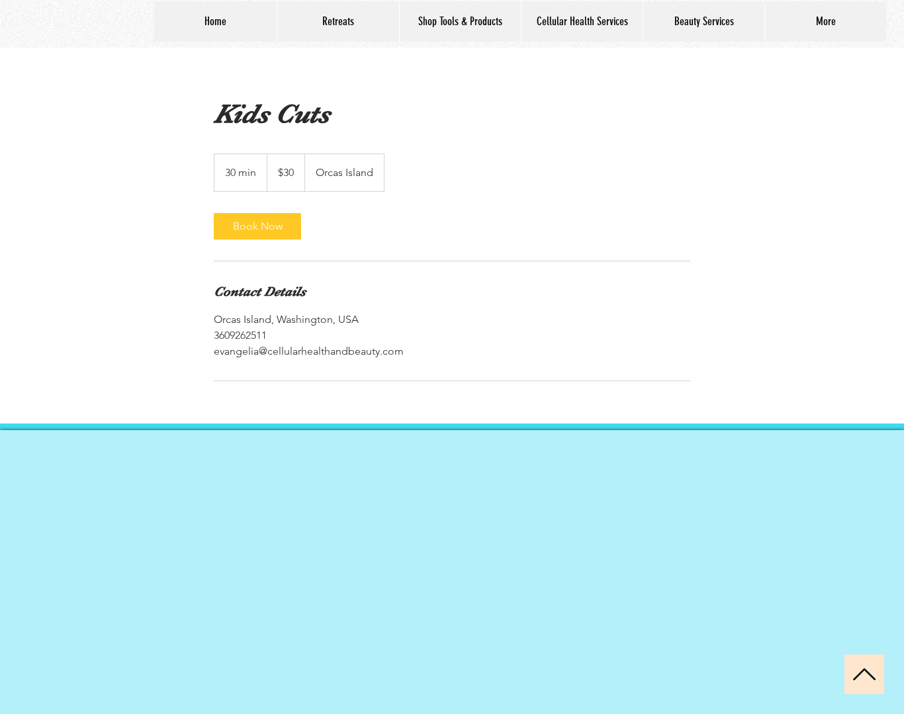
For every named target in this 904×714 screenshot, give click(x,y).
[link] (257, 226)
